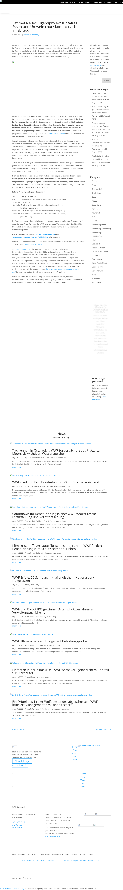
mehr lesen (16, 467)
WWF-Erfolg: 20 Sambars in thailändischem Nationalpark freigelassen (53, 579)
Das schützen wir (29, 9)
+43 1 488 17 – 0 (18, 822)
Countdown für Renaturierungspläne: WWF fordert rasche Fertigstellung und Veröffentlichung (54, 515)
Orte (19, 13)
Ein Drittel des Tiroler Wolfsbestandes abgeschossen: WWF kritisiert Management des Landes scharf (55, 703)
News (94, 240)
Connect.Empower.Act (22, 249)
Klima (94, 217)
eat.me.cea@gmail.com (55, 133)
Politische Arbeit (98, 248)
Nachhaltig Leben (99, 225)
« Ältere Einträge (19, 729)
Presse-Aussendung (31, 35)
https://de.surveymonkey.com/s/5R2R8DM (30, 237)
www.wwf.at (17, 828)
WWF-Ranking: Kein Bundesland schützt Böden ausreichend (55, 482)
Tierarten (54, 9)
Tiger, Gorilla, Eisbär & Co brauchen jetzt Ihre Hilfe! (100, 308)
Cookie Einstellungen (60, 855)
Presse (109, 2)
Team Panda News (99, 263)
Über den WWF (98, 267)
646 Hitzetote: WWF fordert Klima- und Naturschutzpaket (99, 96)
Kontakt (83, 855)
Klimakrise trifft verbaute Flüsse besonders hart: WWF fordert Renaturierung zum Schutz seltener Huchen (57, 547)
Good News (96, 205)
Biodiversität (97, 189)
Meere (94, 221)
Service (118, 2)
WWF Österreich (66, 2)
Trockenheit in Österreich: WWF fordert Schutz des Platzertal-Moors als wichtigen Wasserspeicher (56, 452)
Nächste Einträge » (103, 729)
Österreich (96, 244)
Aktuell (74, 855)
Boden (94, 197)
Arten (94, 185)
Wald (94, 275)
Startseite (4, 888)
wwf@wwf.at (17, 825)
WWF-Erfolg (96, 283)
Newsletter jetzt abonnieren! (22, 763)
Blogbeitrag (96, 193)
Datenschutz (45, 855)
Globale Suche (96, 65)
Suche (99, 860)
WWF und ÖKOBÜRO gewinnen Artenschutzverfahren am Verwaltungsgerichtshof (53, 611)
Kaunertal (96, 213)
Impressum (32, 855)
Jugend (88, 2)
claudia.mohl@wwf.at (33, 244)
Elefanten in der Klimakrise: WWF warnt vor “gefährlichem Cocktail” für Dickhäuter (61, 671)
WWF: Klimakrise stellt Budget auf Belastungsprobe (49, 641)
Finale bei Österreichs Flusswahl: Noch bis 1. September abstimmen (101, 159)
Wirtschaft (98, 2)
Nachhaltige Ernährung (101, 229)
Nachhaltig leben (41, 13)
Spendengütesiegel (53, 836)
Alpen (94, 181)
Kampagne (96, 209)
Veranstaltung (97, 271)
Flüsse (94, 201)
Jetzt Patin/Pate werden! (101, 363)
